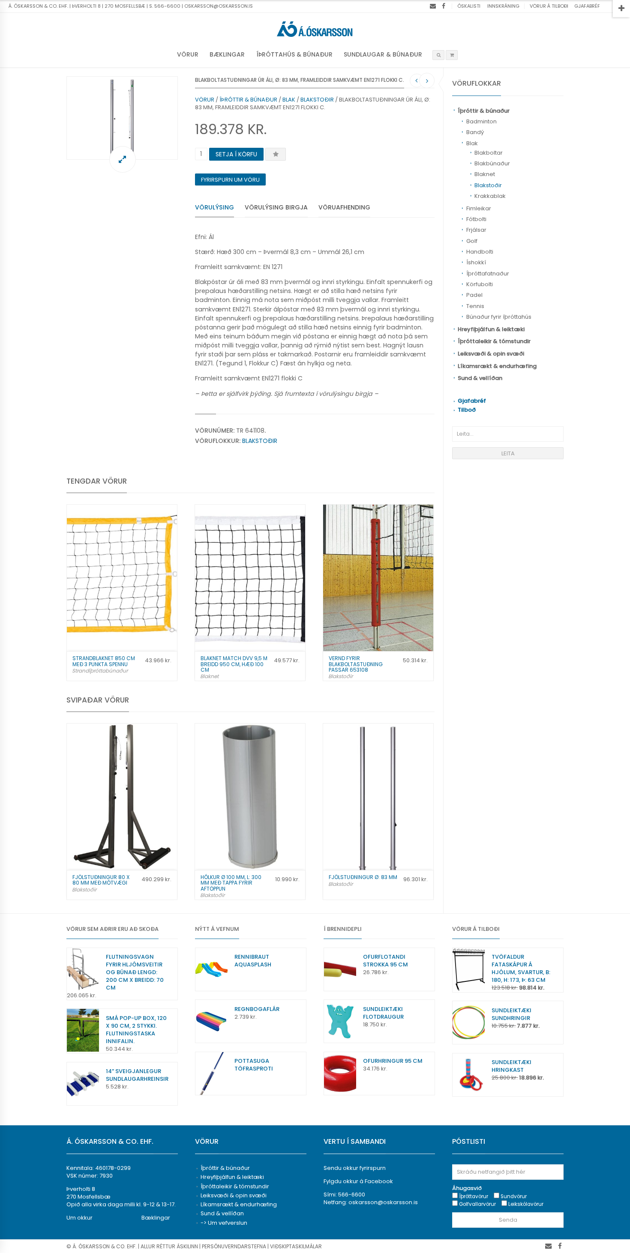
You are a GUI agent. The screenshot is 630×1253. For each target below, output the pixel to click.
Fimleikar (478, 208)
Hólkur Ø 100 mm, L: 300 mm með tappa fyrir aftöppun (231, 882)
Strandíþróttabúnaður (100, 670)
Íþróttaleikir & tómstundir (494, 341)
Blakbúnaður (492, 163)
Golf (471, 241)
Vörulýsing (214, 207)
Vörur (187, 54)
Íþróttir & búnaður (484, 111)
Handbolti (479, 252)
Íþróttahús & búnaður (294, 54)
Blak (472, 143)
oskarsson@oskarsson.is (383, 1202)
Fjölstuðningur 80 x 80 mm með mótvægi (100, 879)
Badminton (481, 121)
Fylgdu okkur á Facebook (358, 1181)
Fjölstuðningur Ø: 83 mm (363, 877)
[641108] (122, 118)
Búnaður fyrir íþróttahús (498, 317)
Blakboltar (488, 153)
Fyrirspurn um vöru (230, 180)
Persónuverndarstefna (234, 1246)
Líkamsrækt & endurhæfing (497, 366)
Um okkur (79, 1218)
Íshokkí (476, 262)
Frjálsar (476, 230)
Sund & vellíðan (480, 378)
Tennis (475, 306)
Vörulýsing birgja (276, 207)
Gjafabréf (587, 6)
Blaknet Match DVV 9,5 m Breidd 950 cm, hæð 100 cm (234, 664)
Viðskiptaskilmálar (296, 1246)
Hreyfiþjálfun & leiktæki (491, 329)
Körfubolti (479, 284)
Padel (474, 295)
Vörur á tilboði (549, 6)
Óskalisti (468, 6)
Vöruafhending (344, 207)
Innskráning (503, 6)
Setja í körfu (236, 154)
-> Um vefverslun (224, 1223)
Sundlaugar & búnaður (383, 54)
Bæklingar (227, 54)
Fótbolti (476, 219)
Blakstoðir (488, 185)
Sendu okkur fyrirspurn (355, 1168)
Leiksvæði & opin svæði (491, 354)
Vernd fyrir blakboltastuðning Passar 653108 (356, 664)
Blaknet (484, 174)
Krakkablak (490, 196)
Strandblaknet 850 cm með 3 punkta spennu (103, 661)
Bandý (475, 132)
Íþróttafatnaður (487, 273)
